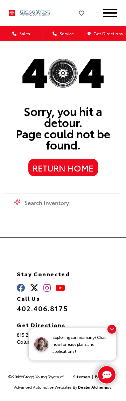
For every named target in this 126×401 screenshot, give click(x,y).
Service (66, 33)
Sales (24, 33)
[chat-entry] (106, 374)
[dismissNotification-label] (111, 329)
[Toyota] (12, 13)
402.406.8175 (42, 308)
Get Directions (107, 33)
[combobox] (63, 202)
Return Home (63, 168)
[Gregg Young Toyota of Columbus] (39, 13)
